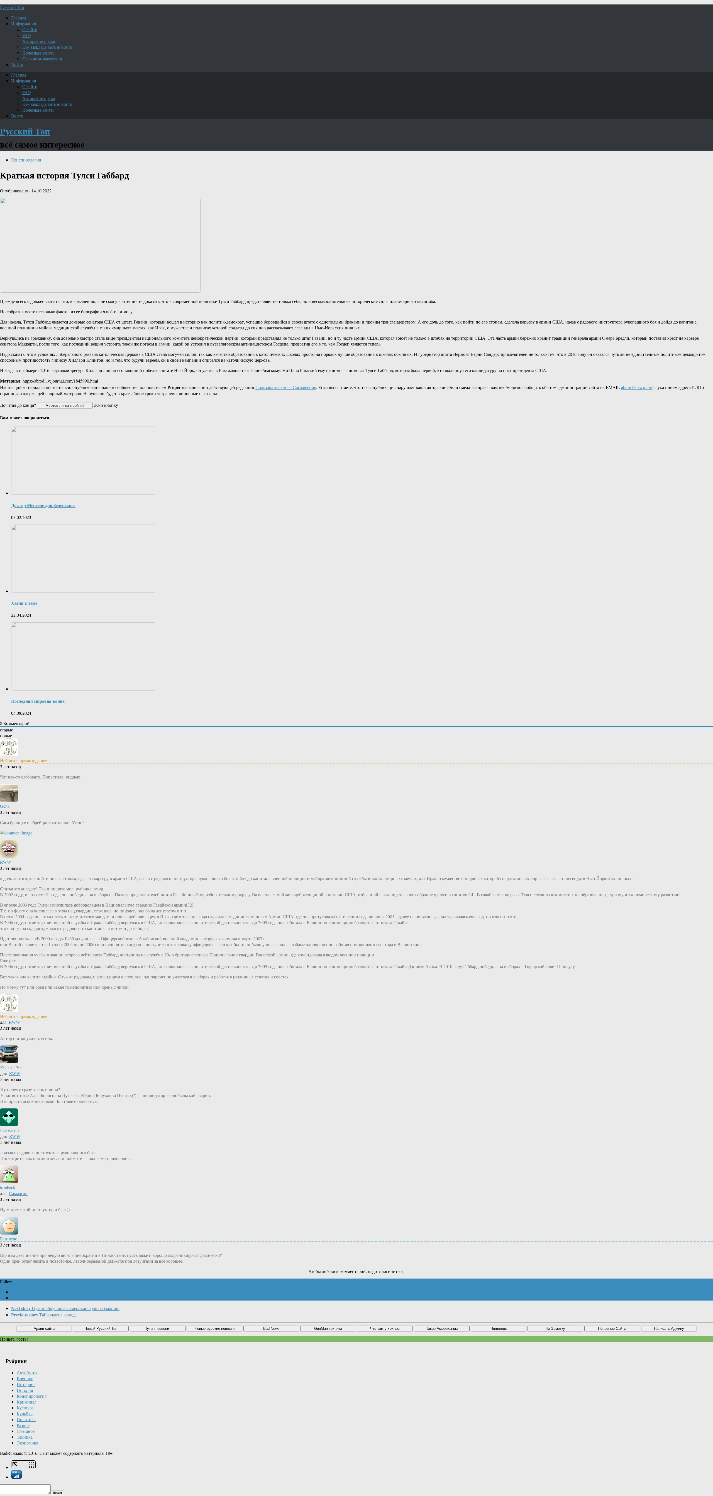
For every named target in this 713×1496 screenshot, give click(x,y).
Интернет (26, 1384)
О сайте (29, 29)
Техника (25, 1437)
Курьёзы (25, 1413)
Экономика (27, 1443)
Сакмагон (18, 1193)
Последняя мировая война (38, 701)
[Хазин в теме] (83, 591)
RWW (14, 1022)
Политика (26, 1419)
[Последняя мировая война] (83, 689)
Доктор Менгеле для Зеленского (43, 505)
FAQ (26, 35)
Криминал (26, 1402)
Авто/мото (27, 1372)
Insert (57, 1493)
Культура (25, 1408)
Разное (23, 1425)
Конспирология (26, 160)
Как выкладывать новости (47, 47)
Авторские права (38, 41)
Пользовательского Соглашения (285, 387)
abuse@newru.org (637, 387)
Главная (18, 18)
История (25, 1390)
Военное (25, 1378)
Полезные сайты (38, 53)
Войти (17, 64)
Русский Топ (12, 7)
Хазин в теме (24, 603)
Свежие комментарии (43, 59)
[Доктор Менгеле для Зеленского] (83, 493)
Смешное (26, 1431)
